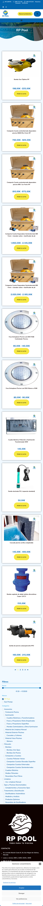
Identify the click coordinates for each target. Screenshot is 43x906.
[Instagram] (6, 7)
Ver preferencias (21, 899)
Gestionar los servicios (9, 882)
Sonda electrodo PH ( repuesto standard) (21, 491)
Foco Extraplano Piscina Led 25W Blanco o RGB (21, 388)
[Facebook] (3, 7)
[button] (40, 864)
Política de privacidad (18, 903)
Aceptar (21, 888)
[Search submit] (37, 14)
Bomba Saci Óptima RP (21, 79)
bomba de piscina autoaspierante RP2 (21, 646)
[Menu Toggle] (21, 20)
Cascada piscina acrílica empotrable (21, 543)
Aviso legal (29, 903)
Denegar (21, 893)
